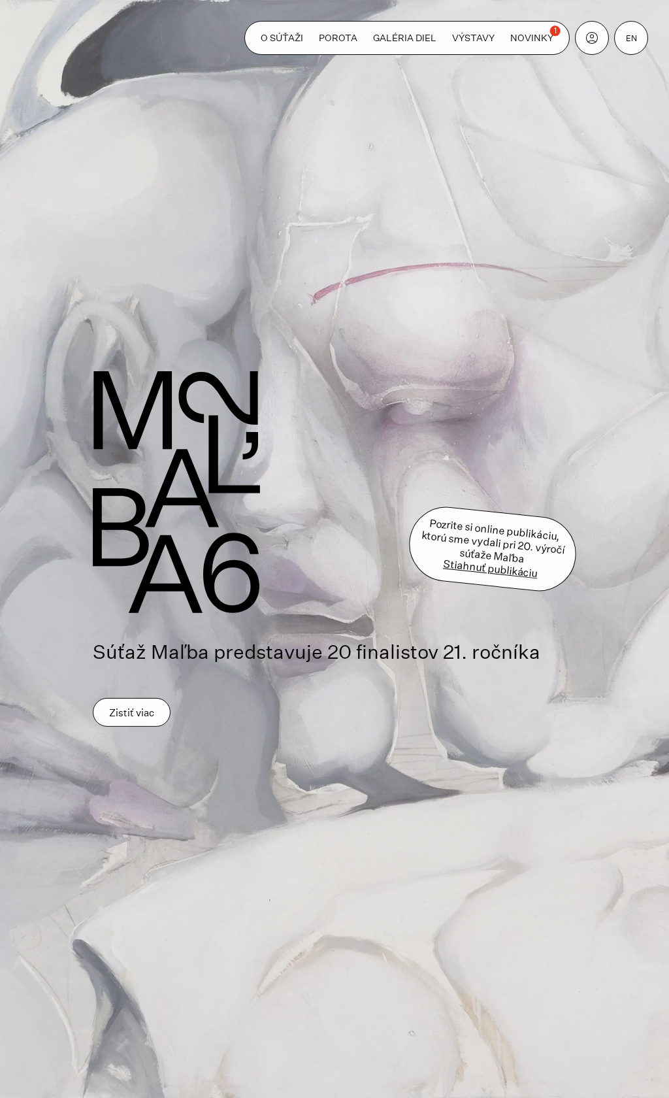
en (631, 38)
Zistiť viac (131, 711)
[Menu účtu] (592, 38)
